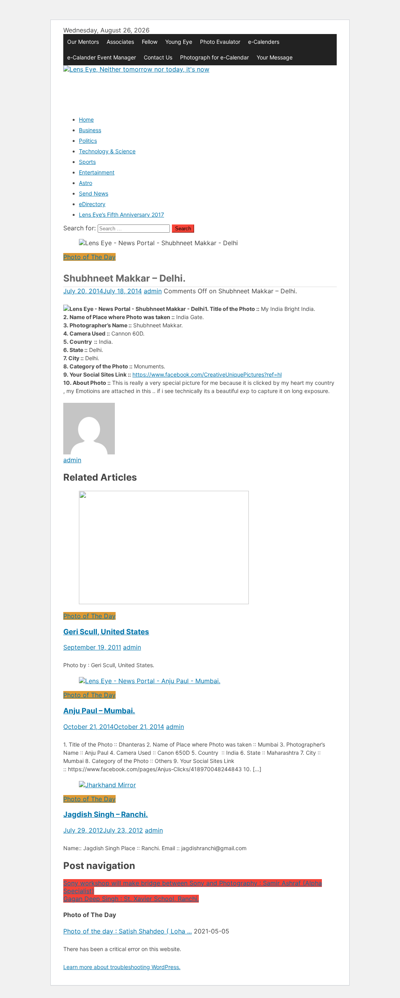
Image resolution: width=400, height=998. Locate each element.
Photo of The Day (89, 257)
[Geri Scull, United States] (200, 548)
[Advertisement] (205, 90)
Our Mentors (83, 41)
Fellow (149, 41)
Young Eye (178, 41)
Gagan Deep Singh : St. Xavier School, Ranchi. (131, 899)
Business (90, 130)
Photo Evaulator (220, 41)
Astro (85, 182)
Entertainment (96, 172)
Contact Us (158, 57)
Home (86, 119)
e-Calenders (263, 41)
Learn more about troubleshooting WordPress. (121, 967)
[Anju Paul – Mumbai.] (200, 681)
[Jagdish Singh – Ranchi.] (200, 785)
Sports (87, 161)
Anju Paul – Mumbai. (99, 710)
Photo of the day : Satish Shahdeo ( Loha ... (127, 931)
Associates (120, 41)
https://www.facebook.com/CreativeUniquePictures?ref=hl (207, 374)
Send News (93, 193)
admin (153, 291)
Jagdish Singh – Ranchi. (105, 814)
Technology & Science (107, 151)
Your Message (275, 57)
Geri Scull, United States (106, 631)
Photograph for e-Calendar (214, 57)
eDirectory (92, 204)
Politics (88, 140)
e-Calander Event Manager (101, 57)
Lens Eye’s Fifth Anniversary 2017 (121, 214)
